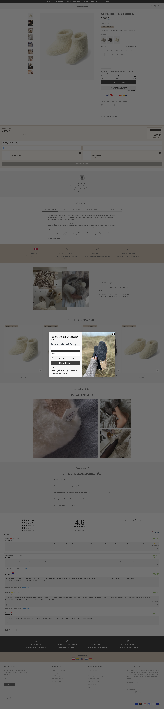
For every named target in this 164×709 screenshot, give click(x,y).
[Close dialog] (113, 334)
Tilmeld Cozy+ (65, 363)
